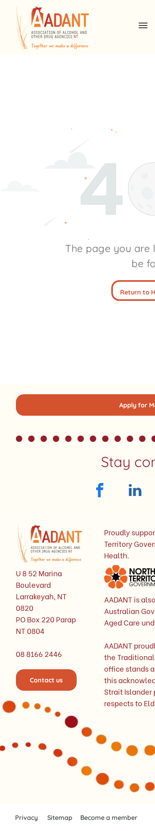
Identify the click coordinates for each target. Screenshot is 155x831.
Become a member (109, 817)
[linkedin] (135, 491)
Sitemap (59, 817)
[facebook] (99, 491)
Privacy (26, 817)
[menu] (143, 25)
